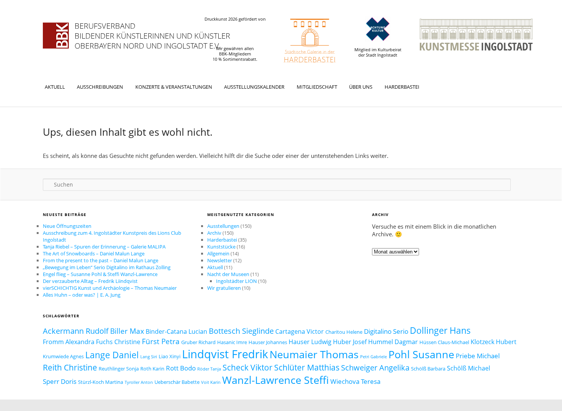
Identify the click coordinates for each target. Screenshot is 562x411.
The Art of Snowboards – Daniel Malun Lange (94, 253)
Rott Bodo (181, 367)
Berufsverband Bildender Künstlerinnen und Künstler (152, 31)
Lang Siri (148, 356)
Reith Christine (70, 367)
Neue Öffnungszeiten (67, 226)
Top (544, 393)
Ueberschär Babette (177, 382)
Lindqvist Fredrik (225, 354)
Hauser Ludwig (310, 342)
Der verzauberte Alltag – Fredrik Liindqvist (90, 281)
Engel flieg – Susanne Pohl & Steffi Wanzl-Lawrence (100, 274)
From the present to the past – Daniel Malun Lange (100, 260)
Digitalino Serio (386, 331)
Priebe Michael (478, 355)
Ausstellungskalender (254, 86)
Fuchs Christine (118, 342)
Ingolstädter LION (236, 281)
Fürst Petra (161, 341)
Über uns (360, 86)
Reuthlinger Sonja (119, 368)
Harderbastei (402, 86)
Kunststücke (221, 246)
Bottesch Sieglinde (241, 330)
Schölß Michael (468, 368)
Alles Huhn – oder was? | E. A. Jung (81, 294)
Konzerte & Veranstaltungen (173, 86)
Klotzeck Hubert (494, 342)
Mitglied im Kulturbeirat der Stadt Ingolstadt (377, 52)
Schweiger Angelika (375, 367)
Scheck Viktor (248, 367)
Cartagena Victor (299, 331)
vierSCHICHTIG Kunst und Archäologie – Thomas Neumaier (110, 287)
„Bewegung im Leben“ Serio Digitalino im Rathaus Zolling (107, 267)
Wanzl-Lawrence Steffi (275, 380)
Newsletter (219, 260)
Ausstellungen (223, 226)
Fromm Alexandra (68, 342)
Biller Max (127, 331)
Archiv (214, 232)
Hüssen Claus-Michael (444, 342)
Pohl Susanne (421, 354)
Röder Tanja (209, 369)
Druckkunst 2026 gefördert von (235, 19)
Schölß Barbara (428, 368)
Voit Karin (211, 382)
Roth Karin (152, 368)
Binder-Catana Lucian (176, 331)
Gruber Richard (198, 342)
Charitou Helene (343, 331)
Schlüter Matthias (306, 367)
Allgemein (218, 253)
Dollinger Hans (440, 330)
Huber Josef (350, 342)
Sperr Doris (59, 381)
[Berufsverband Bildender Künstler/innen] (56, 36)
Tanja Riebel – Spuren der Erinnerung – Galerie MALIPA (104, 246)
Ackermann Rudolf (76, 330)
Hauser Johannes (268, 342)
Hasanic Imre (232, 342)
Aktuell (55, 86)
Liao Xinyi (169, 356)
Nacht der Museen (228, 274)
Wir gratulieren (224, 287)
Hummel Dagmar (393, 342)
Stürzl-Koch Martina (100, 382)
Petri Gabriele (373, 356)
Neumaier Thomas (314, 354)
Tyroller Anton (139, 382)
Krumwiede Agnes (63, 356)
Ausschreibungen (100, 86)
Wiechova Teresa (355, 381)
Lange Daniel (112, 355)
